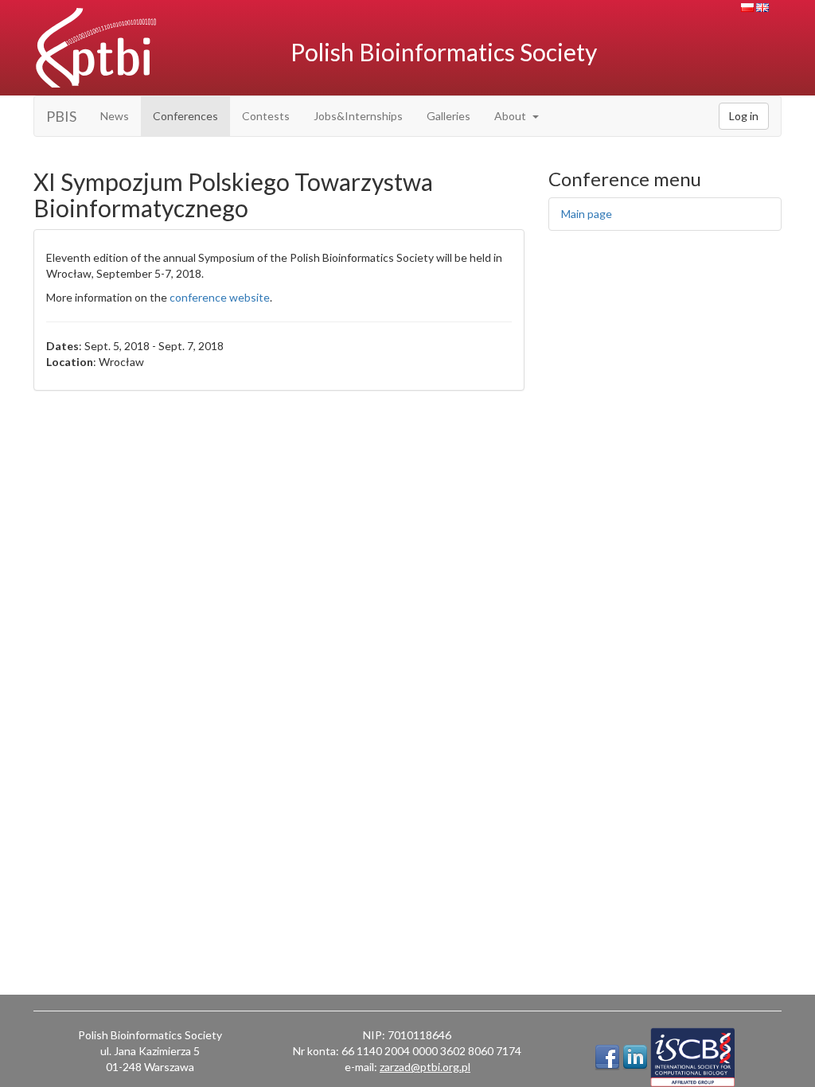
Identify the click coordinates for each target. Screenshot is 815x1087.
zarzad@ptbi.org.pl (425, 1066)
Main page (586, 213)
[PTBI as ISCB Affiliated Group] (692, 1057)
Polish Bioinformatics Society (444, 51)
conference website (220, 297)
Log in (743, 116)
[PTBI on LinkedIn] (635, 1057)
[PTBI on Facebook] (607, 1057)
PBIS (61, 116)
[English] (762, 7)
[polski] (747, 7)
